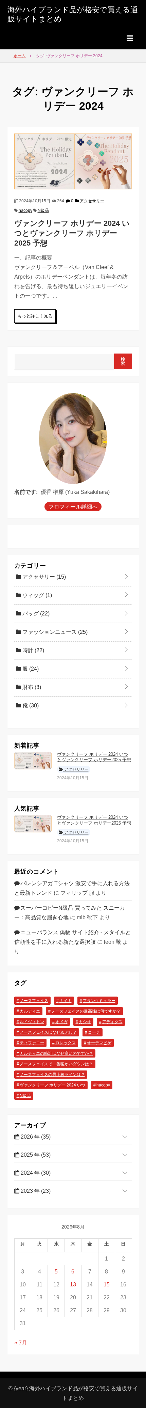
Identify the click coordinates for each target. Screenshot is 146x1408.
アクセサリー (91, 201)
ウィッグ (36, 595)
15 (107, 1284)
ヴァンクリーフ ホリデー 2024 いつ (52, 1085)
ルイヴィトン (32, 1021)
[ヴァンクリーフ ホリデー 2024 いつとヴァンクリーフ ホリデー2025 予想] (73, 161)
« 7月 (20, 1343)
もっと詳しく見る (35, 315)
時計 (32, 650)
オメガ (61, 1021)
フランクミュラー (99, 1000)
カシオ (85, 1021)
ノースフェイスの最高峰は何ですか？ (86, 1011)
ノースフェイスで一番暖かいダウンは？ (56, 1064)
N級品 (43, 210)
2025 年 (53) (35, 1155)
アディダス (112, 1021)
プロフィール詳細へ (73, 507)
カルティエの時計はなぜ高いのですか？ (56, 1053)
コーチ (94, 1032)
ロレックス (65, 1043)
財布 (31, 687)
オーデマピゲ (99, 1043)
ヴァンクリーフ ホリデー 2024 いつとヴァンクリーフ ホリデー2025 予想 (72, 233)
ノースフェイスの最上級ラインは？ (52, 1074)
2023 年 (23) (35, 1191)
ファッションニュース (54, 632)
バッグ (35, 613)
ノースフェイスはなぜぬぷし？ (48, 1032)
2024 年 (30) (35, 1173)
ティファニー (32, 1043)
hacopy (25, 210)
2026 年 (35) (35, 1137)
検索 (123, 361)
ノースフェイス (34, 1000)
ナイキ (65, 1000)
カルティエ (30, 1011)
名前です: (26, 492)
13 (73, 1284)
